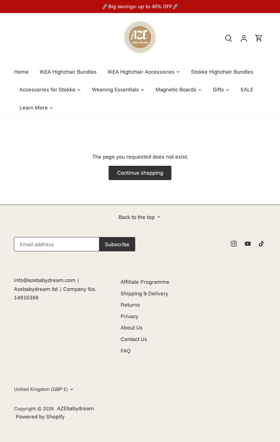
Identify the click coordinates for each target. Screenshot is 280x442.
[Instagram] (233, 243)
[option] (140, 6)
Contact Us (134, 339)
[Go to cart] (259, 38)
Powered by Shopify (40, 416)
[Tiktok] (261, 243)
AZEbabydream (75, 408)
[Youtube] (247, 243)
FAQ (126, 350)
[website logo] (140, 37)
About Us (132, 327)
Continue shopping (140, 172)
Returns (130, 304)
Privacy (129, 316)
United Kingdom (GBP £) (41, 389)
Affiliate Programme (145, 281)
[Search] (228, 38)
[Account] (243, 38)
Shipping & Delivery (144, 293)
